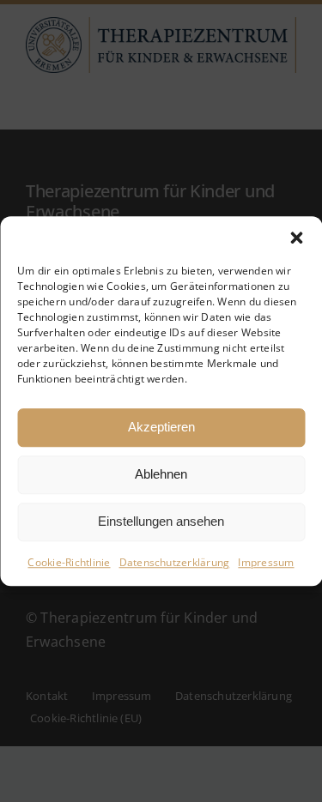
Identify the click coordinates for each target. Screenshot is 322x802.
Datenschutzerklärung (174, 562)
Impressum (266, 562)
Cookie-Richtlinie (68, 562)
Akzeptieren (161, 426)
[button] (296, 237)
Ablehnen (161, 474)
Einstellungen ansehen (161, 521)
